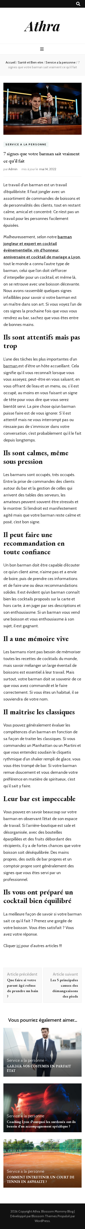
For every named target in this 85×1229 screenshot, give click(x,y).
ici (19, 945)
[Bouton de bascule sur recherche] (78, 4)
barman (10, 365)
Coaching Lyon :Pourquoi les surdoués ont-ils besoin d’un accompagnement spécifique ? (41, 1124)
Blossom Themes (44, 1216)
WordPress (42, 1221)
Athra (42, 26)
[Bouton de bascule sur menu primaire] (42, 49)
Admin (12, 169)
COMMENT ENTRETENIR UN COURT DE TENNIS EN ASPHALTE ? (40, 1179)
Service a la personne (25, 144)
